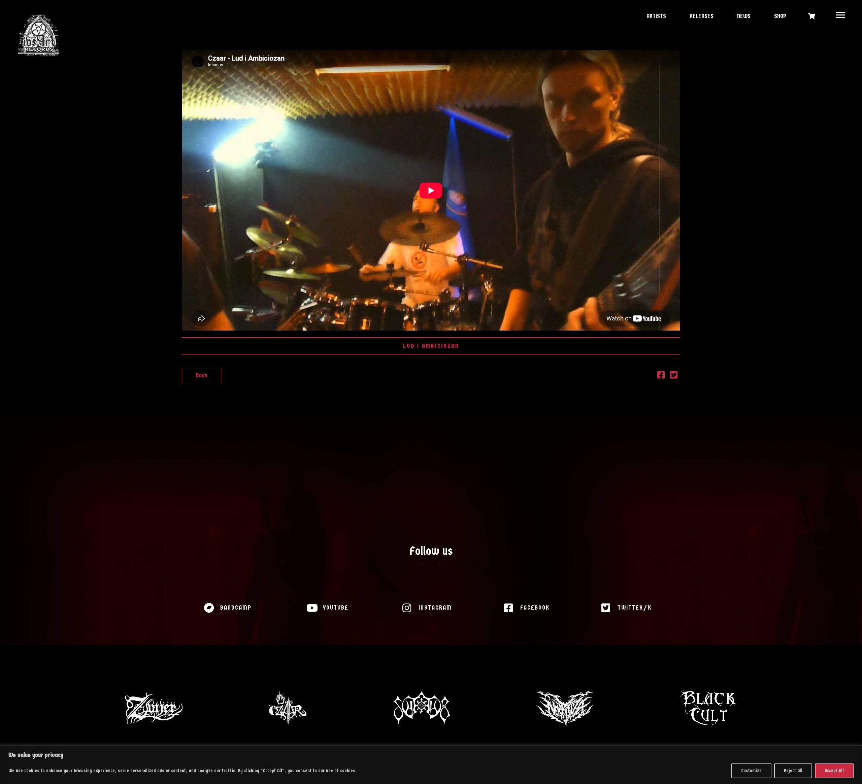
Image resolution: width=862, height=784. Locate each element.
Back (201, 375)
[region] (431, 764)
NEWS (743, 16)
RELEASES (701, 16)
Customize (751, 771)
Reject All (793, 771)
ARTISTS (655, 16)
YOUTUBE (336, 607)
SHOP (779, 16)
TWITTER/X (635, 607)
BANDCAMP (236, 607)
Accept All (834, 771)
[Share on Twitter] (673, 376)
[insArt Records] (38, 35)
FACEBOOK (535, 607)
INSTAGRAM (435, 607)
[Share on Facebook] (661, 376)
